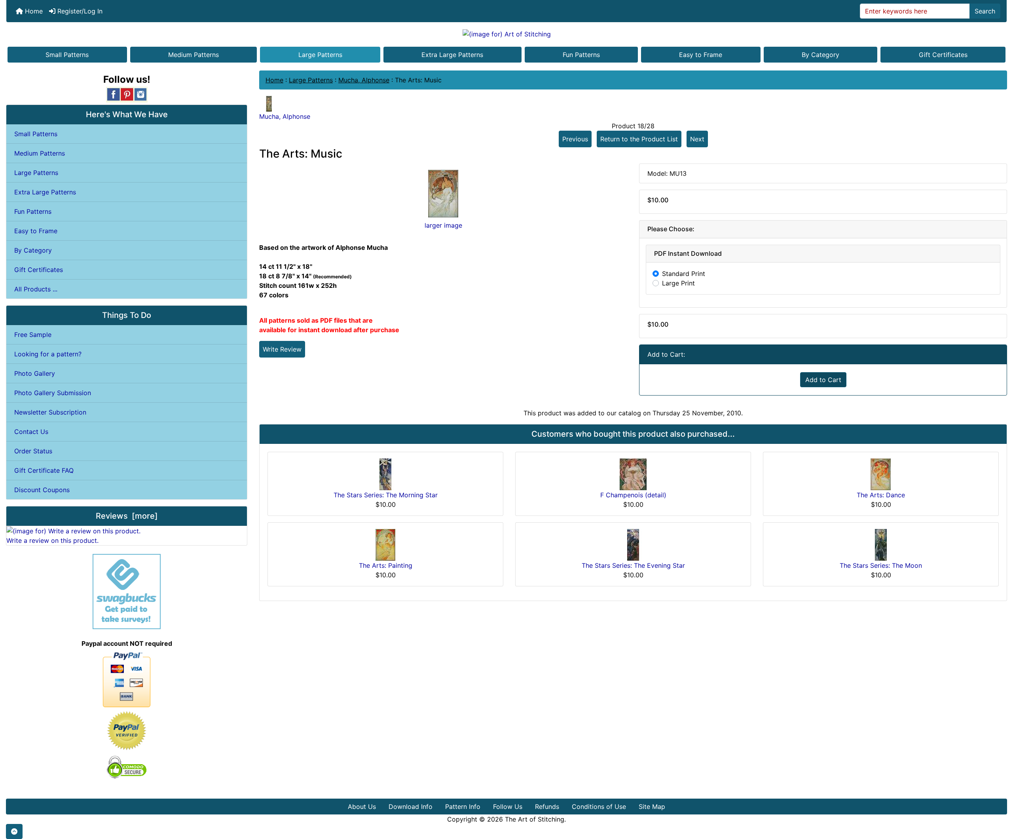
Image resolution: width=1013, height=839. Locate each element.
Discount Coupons (42, 490)
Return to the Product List (639, 139)
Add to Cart (823, 380)
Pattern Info (462, 806)
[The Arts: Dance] (881, 474)
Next (697, 139)
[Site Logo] (506, 34)
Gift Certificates (943, 55)
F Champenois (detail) (633, 495)
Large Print (678, 283)
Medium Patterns (193, 55)
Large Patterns (320, 55)
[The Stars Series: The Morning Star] (385, 474)
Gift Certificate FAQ (44, 470)
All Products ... (35, 289)
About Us (362, 806)
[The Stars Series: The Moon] (881, 544)
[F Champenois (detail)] (633, 474)
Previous (575, 139)
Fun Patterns (581, 55)
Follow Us (507, 806)
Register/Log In (78, 11)
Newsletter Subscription (50, 412)
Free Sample (32, 335)
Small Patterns (67, 55)
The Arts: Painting (385, 565)
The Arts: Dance (881, 495)
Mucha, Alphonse (363, 80)
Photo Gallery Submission (52, 393)
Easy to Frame (700, 55)
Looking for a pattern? (48, 354)
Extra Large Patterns (452, 55)
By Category (820, 55)
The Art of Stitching (534, 819)
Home (33, 11)
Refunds (547, 806)
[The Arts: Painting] (385, 544)
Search (985, 11)
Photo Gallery (34, 373)
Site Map (652, 806)
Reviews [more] (127, 516)
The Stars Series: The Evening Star (633, 565)
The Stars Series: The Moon (881, 565)
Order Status (33, 451)
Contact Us (31, 432)
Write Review (282, 349)
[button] (14, 831)
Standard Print (683, 274)
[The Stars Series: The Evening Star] (633, 544)
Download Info (411, 806)
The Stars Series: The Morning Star (386, 495)
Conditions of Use (599, 806)
